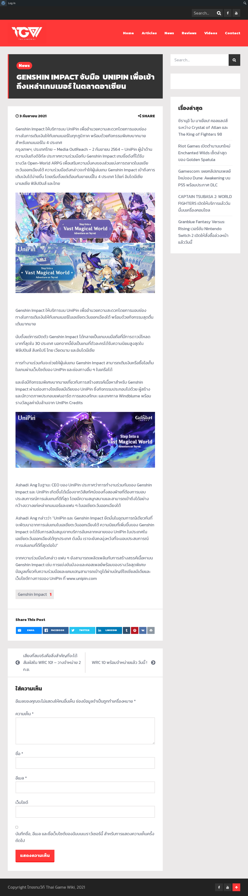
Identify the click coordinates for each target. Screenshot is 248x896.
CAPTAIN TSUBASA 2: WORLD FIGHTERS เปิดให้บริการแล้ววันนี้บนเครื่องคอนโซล (205, 203)
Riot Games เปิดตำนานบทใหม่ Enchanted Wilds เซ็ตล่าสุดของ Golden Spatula (204, 153)
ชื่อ (19, 753)
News (169, 33)
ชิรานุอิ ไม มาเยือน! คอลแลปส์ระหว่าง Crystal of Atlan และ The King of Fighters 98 (203, 127)
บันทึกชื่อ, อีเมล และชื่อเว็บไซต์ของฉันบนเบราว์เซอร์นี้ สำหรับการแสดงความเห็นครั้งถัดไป (85, 837)
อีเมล (21, 778)
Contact (232, 33)
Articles (149, 33)
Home (128, 33)
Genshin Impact (35, 594)
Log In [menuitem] (12, 3)
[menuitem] (3, 3)
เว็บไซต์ (22, 802)
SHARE (148, 116)
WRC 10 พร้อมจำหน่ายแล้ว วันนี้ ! (119, 662)
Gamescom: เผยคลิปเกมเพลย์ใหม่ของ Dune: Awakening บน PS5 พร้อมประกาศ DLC (204, 178)
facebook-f (228, 13)
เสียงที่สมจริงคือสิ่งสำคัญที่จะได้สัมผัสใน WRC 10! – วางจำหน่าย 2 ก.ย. (52, 662)
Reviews (189, 33)
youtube (236, 13)
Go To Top (236, 887)
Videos (210, 33)
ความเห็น (25, 714)
